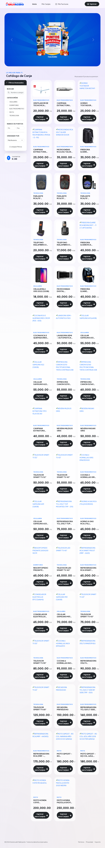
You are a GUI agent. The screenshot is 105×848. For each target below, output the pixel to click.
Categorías (12, 98)
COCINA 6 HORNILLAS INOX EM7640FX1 (64, 663)
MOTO (11, 112)
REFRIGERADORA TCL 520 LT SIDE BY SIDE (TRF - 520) (88, 710)
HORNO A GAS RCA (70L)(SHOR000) (87, 523)
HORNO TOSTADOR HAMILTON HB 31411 (86, 106)
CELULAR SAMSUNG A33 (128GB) (40, 523)
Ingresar (93, 4)
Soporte (97, 842)
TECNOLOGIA (14, 115)
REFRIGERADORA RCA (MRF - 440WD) (41, 755)
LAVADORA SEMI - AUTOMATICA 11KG (64, 337)
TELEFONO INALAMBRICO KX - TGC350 (63, 244)
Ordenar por (13, 136)
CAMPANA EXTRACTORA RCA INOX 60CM (64, 105)
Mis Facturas (63, 4)
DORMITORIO (14, 105)
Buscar (10, 89)
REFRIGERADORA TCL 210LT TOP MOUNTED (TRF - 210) (65, 524)
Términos (81, 842)
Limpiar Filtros (16, 147)
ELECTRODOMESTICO (17, 109)
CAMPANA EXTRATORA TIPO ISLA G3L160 (39, 431)
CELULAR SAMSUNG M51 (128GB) (63, 616)
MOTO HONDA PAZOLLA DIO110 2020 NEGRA (64, 802)
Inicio (34, 4)
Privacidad (89, 842)
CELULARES (13, 102)
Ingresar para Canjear (40, 118)
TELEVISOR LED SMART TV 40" (64, 569)
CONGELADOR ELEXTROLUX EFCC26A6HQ (40, 616)
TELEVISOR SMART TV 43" (63, 476)
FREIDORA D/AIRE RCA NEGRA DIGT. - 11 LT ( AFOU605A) (88, 245)
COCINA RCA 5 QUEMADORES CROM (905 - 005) (40, 338)
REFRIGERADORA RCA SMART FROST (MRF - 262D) (88, 571)
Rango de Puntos (15, 124)
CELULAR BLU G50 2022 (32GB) (41, 290)
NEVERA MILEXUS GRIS (65, 429)
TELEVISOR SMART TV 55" (39, 662)
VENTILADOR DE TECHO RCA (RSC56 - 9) (40, 105)
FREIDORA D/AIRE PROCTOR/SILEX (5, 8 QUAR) (88, 292)
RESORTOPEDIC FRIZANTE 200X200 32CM (40, 570)
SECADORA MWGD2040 (62, 708)
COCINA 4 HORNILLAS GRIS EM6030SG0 (88, 477)
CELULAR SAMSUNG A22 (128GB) (40, 384)
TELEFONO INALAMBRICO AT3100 (40, 244)
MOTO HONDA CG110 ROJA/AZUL (39, 802)
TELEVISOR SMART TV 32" (39, 476)
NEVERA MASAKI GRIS (87, 429)
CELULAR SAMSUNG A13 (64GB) (87, 337)
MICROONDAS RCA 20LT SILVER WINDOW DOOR (64, 151)
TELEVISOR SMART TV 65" (39, 708)
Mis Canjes (46, 4)
